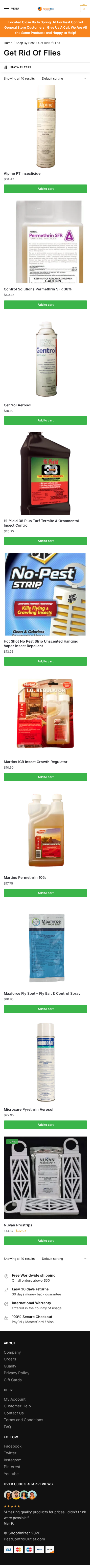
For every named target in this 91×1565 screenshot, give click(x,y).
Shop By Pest (25, 43)
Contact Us (14, 1413)
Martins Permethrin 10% (25, 877)
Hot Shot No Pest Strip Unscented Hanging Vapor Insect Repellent (41, 643)
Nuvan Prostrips (18, 1225)
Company (12, 1352)
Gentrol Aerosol (17, 405)
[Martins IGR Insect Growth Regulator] (45, 714)
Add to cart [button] (46, 189)
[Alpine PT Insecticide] (45, 126)
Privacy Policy (16, 1372)
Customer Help (17, 1406)
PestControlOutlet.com (24, 1539)
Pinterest (12, 1466)
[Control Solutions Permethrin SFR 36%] (45, 242)
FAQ (7, 1426)
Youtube (11, 1473)
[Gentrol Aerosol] (45, 358)
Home (8, 43)
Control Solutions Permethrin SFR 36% (38, 289)
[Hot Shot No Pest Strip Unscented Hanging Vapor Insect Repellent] (45, 594)
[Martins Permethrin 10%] (45, 830)
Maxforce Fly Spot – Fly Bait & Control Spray (42, 993)
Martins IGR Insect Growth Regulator (35, 762)
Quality (10, 1366)
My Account (15, 1399)
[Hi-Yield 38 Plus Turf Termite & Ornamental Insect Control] (45, 473)
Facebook (12, 1446)
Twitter (10, 1453)
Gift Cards (13, 1380)
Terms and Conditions (23, 1419)
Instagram (12, 1460)
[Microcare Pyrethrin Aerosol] (45, 1062)
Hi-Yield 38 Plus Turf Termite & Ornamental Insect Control (41, 523)
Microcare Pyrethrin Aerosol (28, 1109)
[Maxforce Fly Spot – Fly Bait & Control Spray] (45, 946)
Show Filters (20, 67)
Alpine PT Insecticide (22, 173)
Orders (10, 1359)
